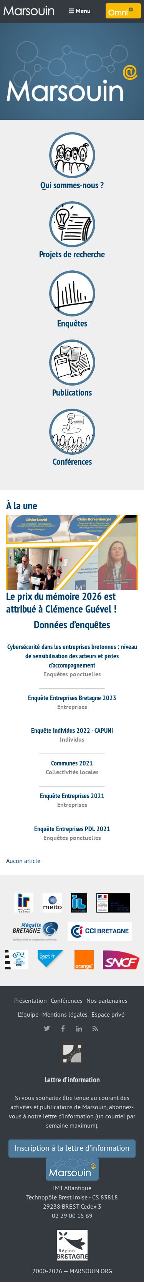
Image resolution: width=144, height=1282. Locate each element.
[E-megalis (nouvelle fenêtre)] (35, 931)
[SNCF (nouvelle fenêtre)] (121, 959)
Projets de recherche (72, 254)
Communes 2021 (72, 763)
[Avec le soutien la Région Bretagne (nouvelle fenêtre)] (72, 1244)
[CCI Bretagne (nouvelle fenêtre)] (99, 931)
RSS (95, 1028)
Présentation (30, 1000)
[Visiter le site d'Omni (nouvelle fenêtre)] (123, 10)
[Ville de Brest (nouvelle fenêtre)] (51, 959)
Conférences (72, 461)
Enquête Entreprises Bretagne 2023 (72, 697)
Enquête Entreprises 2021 (72, 795)
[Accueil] (29, 10)
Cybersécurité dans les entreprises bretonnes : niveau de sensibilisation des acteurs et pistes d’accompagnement (72, 655)
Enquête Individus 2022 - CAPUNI (72, 730)
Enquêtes (72, 323)
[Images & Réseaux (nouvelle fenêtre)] (24, 902)
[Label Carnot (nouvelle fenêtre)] (72, 1053)
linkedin (79, 1028)
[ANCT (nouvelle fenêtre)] (113, 902)
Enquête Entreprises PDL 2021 (72, 828)
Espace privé (107, 1014)
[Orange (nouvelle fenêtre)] (84, 959)
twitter (47, 1028)
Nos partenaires (106, 1000)
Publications (72, 392)
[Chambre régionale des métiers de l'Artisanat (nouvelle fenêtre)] (16, 959)
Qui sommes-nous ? (72, 185)
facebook (63, 1028)
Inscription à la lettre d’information (72, 1148)
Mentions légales (65, 1014)
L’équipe (28, 1014)
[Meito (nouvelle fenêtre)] (52, 902)
